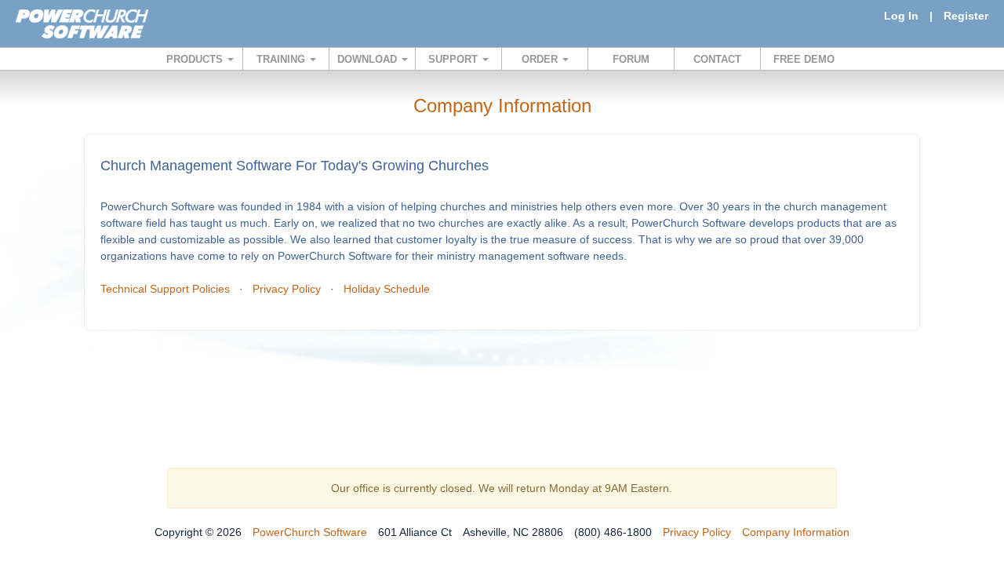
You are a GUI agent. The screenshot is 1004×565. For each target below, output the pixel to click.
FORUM (631, 59)
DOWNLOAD (368, 59)
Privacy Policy (287, 288)
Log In (901, 15)
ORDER (541, 59)
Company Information (795, 532)
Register (966, 15)
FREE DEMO (804, 59)
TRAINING (282, 59)
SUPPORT (454, 59)
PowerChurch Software (310, 532)
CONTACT (717, 59)
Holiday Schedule (387, 288)
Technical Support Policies (165, 288)
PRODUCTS (196, 59)
